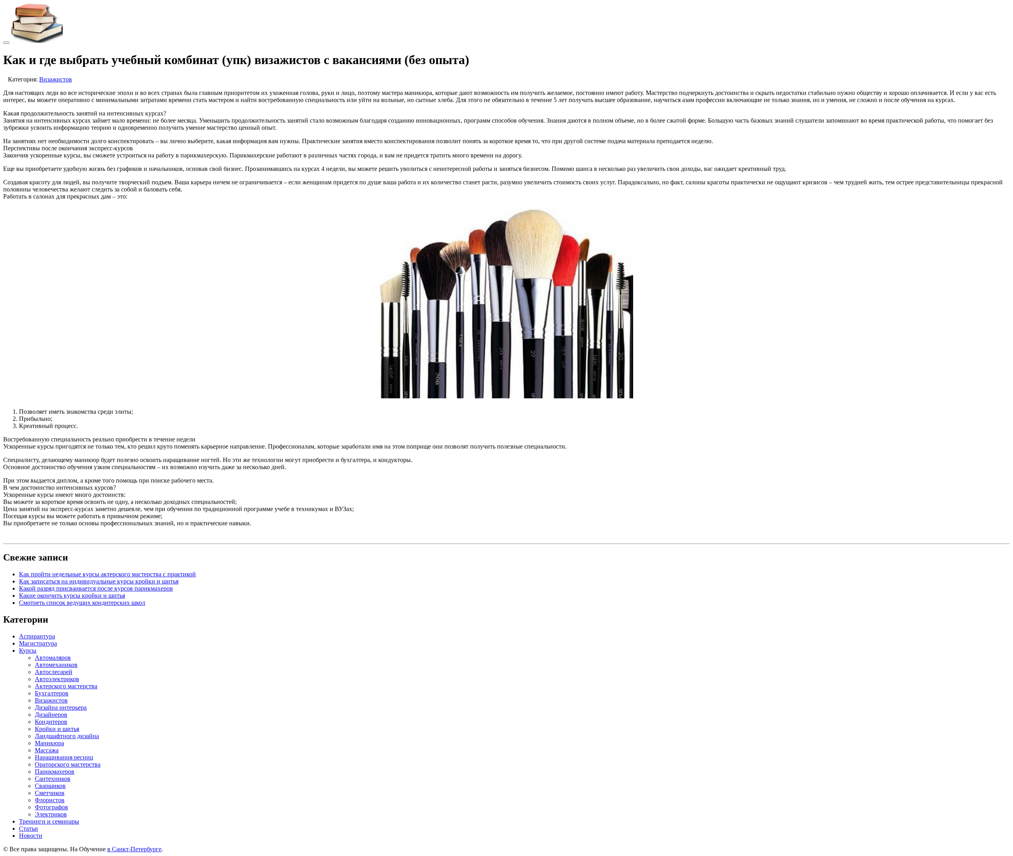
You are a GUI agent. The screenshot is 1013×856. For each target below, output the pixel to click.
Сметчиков (49, 793)
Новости (30, 835)
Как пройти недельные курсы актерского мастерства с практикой (107, 574)
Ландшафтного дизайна (67, 736)
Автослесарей (53, 672)
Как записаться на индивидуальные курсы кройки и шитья (98, 581)
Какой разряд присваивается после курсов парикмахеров (96, 588)
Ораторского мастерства (68, 764)
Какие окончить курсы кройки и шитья (72, 595)
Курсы (27, 650)
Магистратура (38, 643)
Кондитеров (51, 721)
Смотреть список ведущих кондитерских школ (82, 602)
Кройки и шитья (57, 728)
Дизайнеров (51, 714)
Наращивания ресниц (64, 757)
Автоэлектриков (57, 679)
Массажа (47, 750)
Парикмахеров (54, 771)
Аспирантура (37, 636)
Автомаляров (53, 657)
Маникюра (49, 743)
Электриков (51, 814)
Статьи (28, 828)
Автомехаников (56, 664)
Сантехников (52, 778)
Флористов (49, 800)
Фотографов (51, 807)
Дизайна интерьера (61, 707)
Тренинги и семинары (49, 821)
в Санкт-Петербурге (134, 849)
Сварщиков (50, 785)
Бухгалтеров (51, 693)
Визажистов (55, 79)
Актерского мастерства (66, 686)
